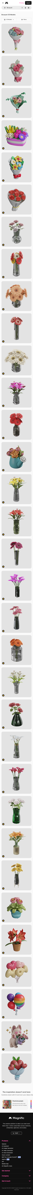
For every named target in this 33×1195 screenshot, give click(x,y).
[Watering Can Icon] (16, 457)
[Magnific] (16, 1118)
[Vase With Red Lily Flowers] (16, 521)
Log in (28, 3)
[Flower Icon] (16, 1068)
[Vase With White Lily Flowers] (16, 682)
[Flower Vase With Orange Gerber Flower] (16, 650)
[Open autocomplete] (4, 7)
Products (5, 1141)
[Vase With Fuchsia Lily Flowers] (16, 393)
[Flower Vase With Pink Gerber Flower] (16, 618)
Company (5, 1176)
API (3, 1161)
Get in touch (6, 1181)
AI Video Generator (7, 1150)
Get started (6, 1171)
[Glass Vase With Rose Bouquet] (16, 232)
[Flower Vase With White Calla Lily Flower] (16, 747)
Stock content (6, 1155)
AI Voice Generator (7, 1153)
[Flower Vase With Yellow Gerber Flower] (16, 875)
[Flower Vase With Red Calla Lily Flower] (16, 779)
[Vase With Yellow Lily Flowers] (16, 489)
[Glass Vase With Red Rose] (16, 714)
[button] (16, 1133)
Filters (25, 19)
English (16, 1133)
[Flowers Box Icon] (16, 135)
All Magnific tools (7, 1166)
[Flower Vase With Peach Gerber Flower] (16, 296)
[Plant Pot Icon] (16, 907)
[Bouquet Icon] (16, 39)
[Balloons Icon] (16, 972)
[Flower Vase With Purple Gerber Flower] (16, 553)
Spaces (4, 1144)
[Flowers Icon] (16, 940)
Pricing (21, 3)
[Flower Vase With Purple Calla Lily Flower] (16, 586)
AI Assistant (5, 1146)
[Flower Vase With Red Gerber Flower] (16, 425)
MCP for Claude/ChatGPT (11, 1157)
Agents (5, 1159)
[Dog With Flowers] (16, 1036)
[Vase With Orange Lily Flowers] (16, 843)
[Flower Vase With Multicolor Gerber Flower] (16, 264)
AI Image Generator (7, 1148)
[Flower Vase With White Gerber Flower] (16, 360)
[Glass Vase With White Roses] (16, 811)
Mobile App (5, 1164)
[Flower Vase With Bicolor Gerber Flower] (16, 328)
